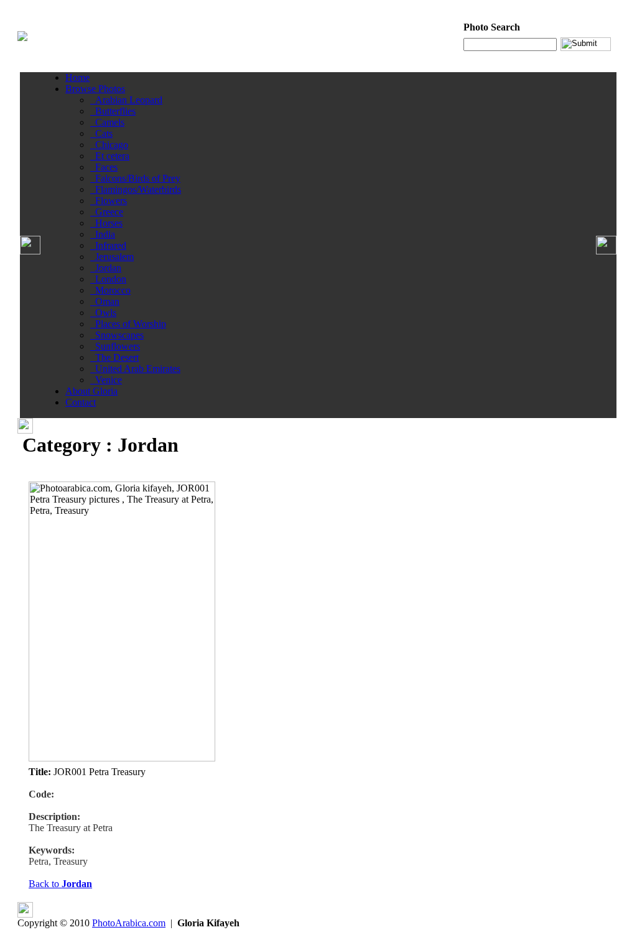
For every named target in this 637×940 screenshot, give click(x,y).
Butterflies (113, 111)
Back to (60, 883)
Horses (106, 223)
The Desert (114, 357)
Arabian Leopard (126, 100)
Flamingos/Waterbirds (135, 189)
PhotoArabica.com (128, 923)
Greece (106, 212)
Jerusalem (112, 256)
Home (77, 77)
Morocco (110, 290)
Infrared (108, 245)
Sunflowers (115, 346)
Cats (101, 133)
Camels (107, 122)
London (108, 279)
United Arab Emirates (135, 368)
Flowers (108, 200)
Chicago (109, 144)
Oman (104, 301)
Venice (106, 380)
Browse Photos (95, 88)
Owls (103, 312)
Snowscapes (117, 335)
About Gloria (91, 391)
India (102, 234)
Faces (104, 167)
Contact (80, 402)
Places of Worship (128, 324)
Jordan (105, 268)
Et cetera (109, 156)
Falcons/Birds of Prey (135, 178)
